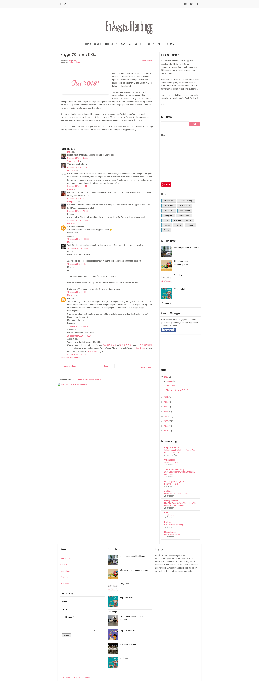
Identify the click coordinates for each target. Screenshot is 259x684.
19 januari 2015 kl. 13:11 (77, 264)
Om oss (169, 44)
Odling (167, 225)
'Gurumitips (153, 44)
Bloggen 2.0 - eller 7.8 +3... (178, 390)
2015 (166, 377)
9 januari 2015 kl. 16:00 (77, 220)
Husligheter (185, 210)
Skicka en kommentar (70, 357)
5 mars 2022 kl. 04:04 (76, 354)
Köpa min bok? (179, 289)
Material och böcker (182, 220)
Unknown (71, 223)
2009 (166, 421)
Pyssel (190, 225)
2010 (166, 416)
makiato (168, 491)
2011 (166, 411)
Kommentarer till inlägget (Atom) (87, 379)
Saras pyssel (73, 161)
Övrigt (166, 230)
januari (169, 381)
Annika (70, 189)
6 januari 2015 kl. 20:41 (77, 198)
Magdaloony (170, 532)
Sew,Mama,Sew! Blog (174, 469)
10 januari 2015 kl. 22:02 (78, 248)
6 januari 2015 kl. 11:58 (77, 186)
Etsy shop (177, 275)
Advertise (76, 677)
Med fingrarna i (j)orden (175, 481)
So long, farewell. (171, 462)
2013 (166, 402)
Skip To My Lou (171, 448)
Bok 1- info (168, 205)
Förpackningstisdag (172, 534)
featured (72, 62)
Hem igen (64, 583)
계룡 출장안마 (125, 345)
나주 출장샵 (140, 348)
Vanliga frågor (131, 44)
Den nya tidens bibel (172, 484)
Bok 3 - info (169, 210)
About (68, 677)
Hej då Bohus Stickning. (174, 525)
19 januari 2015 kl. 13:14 (78, 292)
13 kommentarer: (147, 60)
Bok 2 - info (185, 205)
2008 (166, 426)
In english (168, 215)
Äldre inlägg (146, 367)
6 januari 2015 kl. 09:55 (77, 158)
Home (62, 677)
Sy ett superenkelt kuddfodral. (186, 247)
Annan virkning (185, 200)
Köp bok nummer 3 (128, 630)
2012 (166, 407)
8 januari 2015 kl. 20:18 (77, 211)
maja (69, 152)
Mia (68, 242)
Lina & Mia (72, 170)
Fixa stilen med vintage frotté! (176, 493)
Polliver (167, 522)
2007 (166, 431)
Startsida (62, 3)
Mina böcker (93, 44)
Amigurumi (168, 200)
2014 (166, 397)
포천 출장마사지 (109, 345)
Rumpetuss (72, 202)
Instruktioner (184, 215)
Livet (78, 62)
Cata (166, 513)
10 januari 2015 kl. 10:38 (78, 239)
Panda (178, 225)
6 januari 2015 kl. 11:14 (77, 167)
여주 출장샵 (92, 351)
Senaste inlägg (69, 366)
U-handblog (169, 460)
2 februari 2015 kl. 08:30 (77, 326)
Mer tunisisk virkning (129, 644)
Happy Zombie (171, 501)
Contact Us (86, 677)
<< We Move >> (170, 515)
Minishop (111, 44)
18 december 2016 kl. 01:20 (79, 336)
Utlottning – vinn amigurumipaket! (134, 570)
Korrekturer (65, 571)
